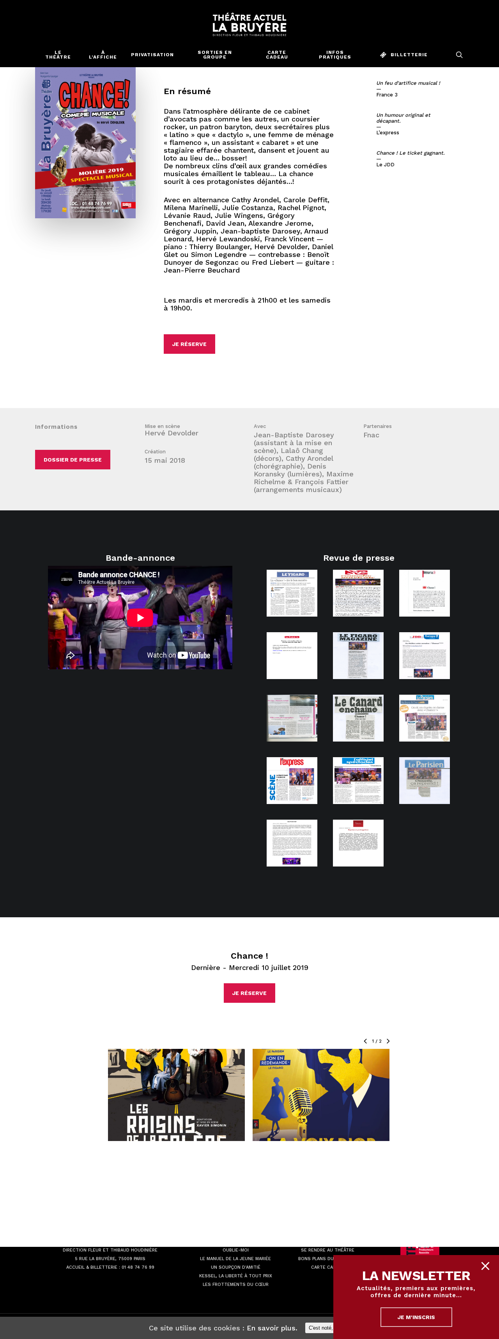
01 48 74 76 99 (138, 1267)
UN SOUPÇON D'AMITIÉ (235, 1267)
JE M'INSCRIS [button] (416, 1317)
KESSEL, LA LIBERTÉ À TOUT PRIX (235, 1275)
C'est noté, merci (328, 1328)
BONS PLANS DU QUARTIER (327, 1258)
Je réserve (189, 344)
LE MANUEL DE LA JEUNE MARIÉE (235, 1258)
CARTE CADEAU (328, 1267)
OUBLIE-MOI (236, 1250)
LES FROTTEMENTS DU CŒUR (236, 1284)
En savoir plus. (272, 1328)
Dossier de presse (73, 459)
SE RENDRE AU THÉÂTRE (327, 1250)
